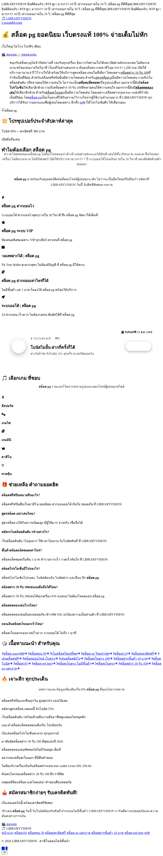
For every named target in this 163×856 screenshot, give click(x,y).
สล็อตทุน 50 (36, 833)
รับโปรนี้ (140, 346)
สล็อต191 (20, 833)
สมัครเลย (15, 22)
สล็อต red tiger (134, 833)
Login (5, 22)
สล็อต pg (35, 97)
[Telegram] (3, 848)
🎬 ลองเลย (9, 54)
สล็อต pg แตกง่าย (78, 833)
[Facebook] (7, 848)
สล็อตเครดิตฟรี (55, 833)
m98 (82, 102)
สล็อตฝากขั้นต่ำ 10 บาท (107, 833)
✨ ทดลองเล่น (26, 54)
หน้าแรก (8, 833)
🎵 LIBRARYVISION (16, 18)
